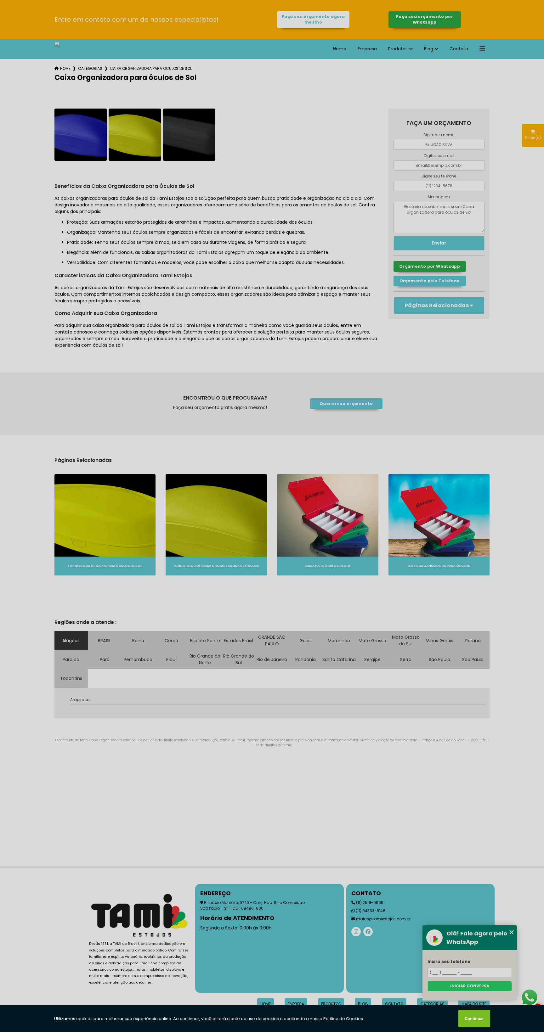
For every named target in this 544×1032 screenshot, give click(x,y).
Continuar (474, 1018)
